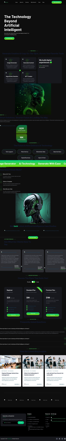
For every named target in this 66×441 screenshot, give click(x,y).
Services (27, 2)
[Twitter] (59, 439)
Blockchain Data (40, 151)
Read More (16, 384)
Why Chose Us (33, 2)
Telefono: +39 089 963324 (34, 421)
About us (21, 2)
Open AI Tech (42, 157)
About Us (48, 417)
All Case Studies (33, 237)
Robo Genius (24, 151)
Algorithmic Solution (12, 76)
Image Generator (12, 63)
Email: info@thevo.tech (33, 423)
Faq (47, 421)
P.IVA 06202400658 (31, 417)
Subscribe (20, 422)
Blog (43, 2)
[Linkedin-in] (62, 439)
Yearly (37, 282)
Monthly (29, 282)
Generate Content (28, 63)
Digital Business (25, 157)
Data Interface (57, 151)
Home (16, 2)
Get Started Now (9, 38)
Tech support (9, 151)
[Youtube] (65, 439)
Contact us (47, 427)
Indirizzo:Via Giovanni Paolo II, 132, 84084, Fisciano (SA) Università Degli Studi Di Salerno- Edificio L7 (36, 428)
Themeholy (9, 438)
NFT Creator (28, 76)
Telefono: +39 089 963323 (34, 419)
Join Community (57, 2)
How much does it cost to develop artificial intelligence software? (14, 328)
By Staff (5, 384)
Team (39, 2)
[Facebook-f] (57, 439)
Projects (47, 423)
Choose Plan (13, 315)
